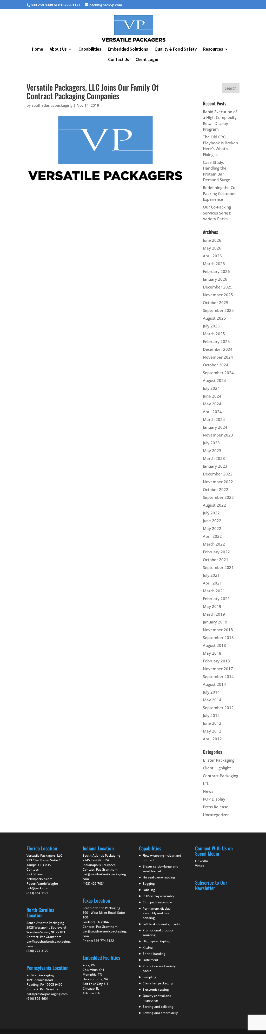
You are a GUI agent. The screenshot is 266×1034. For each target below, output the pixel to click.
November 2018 (218, 629)
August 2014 (214, 684)
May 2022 (212, 528)
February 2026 (216, 271)
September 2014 (218, 676)
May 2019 (212, 606)
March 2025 (214, 333)
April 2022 (212, 536)
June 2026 (212, 240)
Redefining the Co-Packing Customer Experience (220, 193)
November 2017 (218, 668)
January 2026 (215, 279)
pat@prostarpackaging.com (47, 994)
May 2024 (212, 403)
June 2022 (212, 520)
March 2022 (214, 544)
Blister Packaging (218, 760)
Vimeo (199, 865)
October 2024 (215, 364)
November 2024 (218, 357)
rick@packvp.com (39, 879)
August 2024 (214, 380)
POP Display (214, 799)
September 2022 (218, 497)
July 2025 (211, 325)
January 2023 (215, 466)
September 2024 (218, 372)
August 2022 (214, 505)
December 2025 (217, 287)
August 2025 (214, 318)
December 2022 (217, 473)
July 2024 (211, 388)
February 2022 (216, 551)
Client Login (147, 60)
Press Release (215, 806)
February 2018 (216, 660)
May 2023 (212, 450)
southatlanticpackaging (52, 105)
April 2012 (212, 738)
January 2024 (215, 427)
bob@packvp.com (39, 888)
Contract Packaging (220, 775)
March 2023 (214, 458)
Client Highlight (217, 767)
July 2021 (211, 575)
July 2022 (211, 512)
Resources (213, 49)
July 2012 (211, 715)
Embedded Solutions (128, 49)
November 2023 (218, 435)
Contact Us (118, 60)
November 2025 (218, 294)
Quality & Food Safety (176, 49)
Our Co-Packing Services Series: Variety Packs (217, 212)
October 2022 (215, 489)
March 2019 (214, 614)
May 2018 (212, 653)
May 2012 (212, 731)
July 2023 (211, 442)
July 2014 (211, 692)
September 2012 (218, 707)
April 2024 (212, 411)
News (208, 791)
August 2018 (214, 645)
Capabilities (89, 49)
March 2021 (214, 590)
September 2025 (218, 310)
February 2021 (216, 598)
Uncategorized (216, 814)
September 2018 (218, 637)
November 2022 (218, 481)
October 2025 (215, 302)
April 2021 (212, 583)
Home (37, 49)
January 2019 (215, 622)
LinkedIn (201, 861)
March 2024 (214, 419)
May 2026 (212, 248)
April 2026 (212, 255)
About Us (58, 49)
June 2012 (212, 723)
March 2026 (214, 263)
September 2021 (218, 567)
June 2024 (212, 396)
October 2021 (215, 559)
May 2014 (212, 699)
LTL (206, 783)
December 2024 (217, 349)
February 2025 (216, 341)
